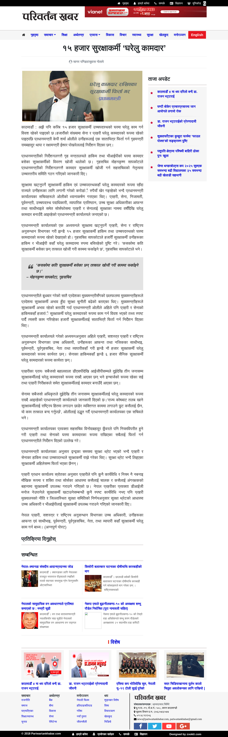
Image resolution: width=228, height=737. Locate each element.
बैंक (51, 700)
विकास (110, 35)
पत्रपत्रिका (27, 710)
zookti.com (194, 734)
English (197, 35)
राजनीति (25, 700)
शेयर (51, 716)
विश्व (106, 705)
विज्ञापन (178, 3)
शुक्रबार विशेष (111, 700)
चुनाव (24, 721)
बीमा (51, 705)
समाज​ (24, 705)
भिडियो (107, 721)
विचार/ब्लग (109, 710)
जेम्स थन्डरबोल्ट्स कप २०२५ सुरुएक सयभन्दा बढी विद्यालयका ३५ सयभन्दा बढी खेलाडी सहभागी (179, 170)
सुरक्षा (150, 35)
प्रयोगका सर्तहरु (105, 734)
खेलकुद (163, 35)
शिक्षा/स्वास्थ (27, 716)
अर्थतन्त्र (78, 35)
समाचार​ (48, 35)
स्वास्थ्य (136, 35)
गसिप (79, 710)
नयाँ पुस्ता (81, 716)
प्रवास (93, 35)
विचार (123, 35)
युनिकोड (196, 3)
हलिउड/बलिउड (84, 705)
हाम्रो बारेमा (143, 3)
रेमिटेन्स (53, 721)
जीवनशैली (82, 721)
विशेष (115, 642)
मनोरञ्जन (179, 35)
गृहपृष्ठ (125, 3)
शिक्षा (64, 35)
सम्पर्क (161, 3)
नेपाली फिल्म (83, 700)
